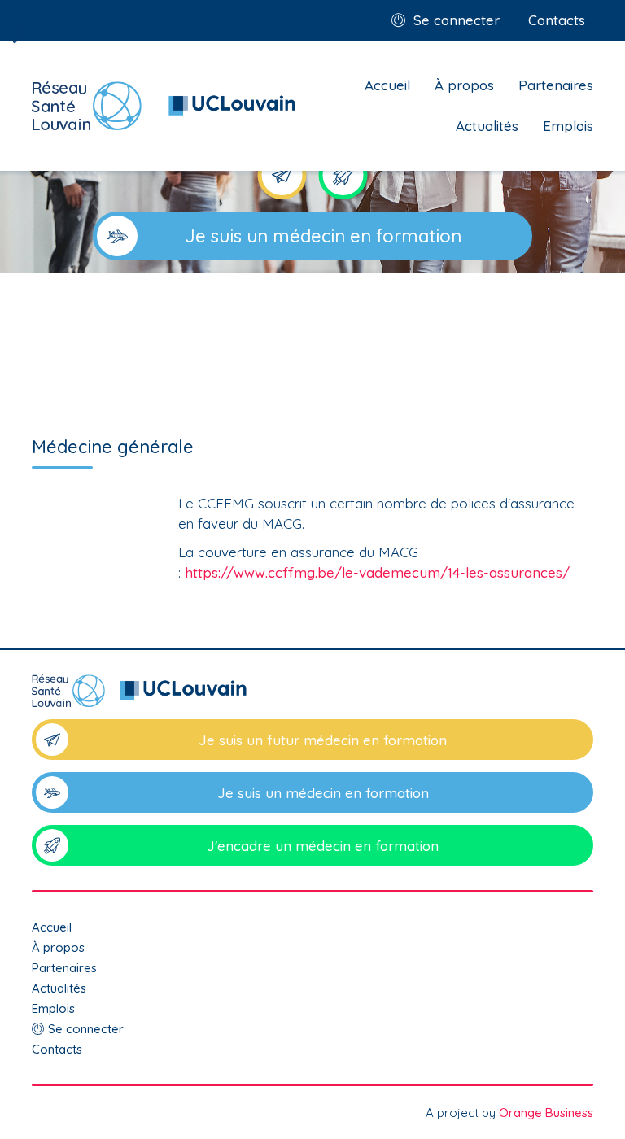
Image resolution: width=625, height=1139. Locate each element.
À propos (464, 85)
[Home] (164, 105)
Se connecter (456, 19)
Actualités (487, 125)
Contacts (556, 19)
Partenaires (555, 85)
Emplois (568, 125)
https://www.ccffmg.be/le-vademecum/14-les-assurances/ (377, 572)
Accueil (387, 85)
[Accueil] (312, 696)
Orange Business (546, 1112)
